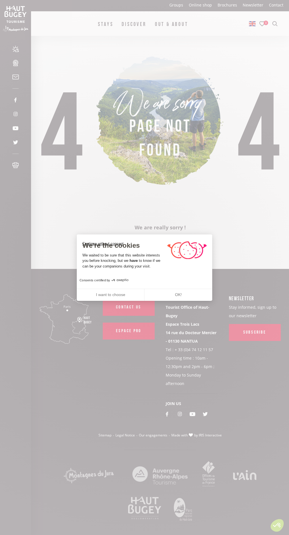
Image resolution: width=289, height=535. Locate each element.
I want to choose (110, 294)
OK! (178, 294)
